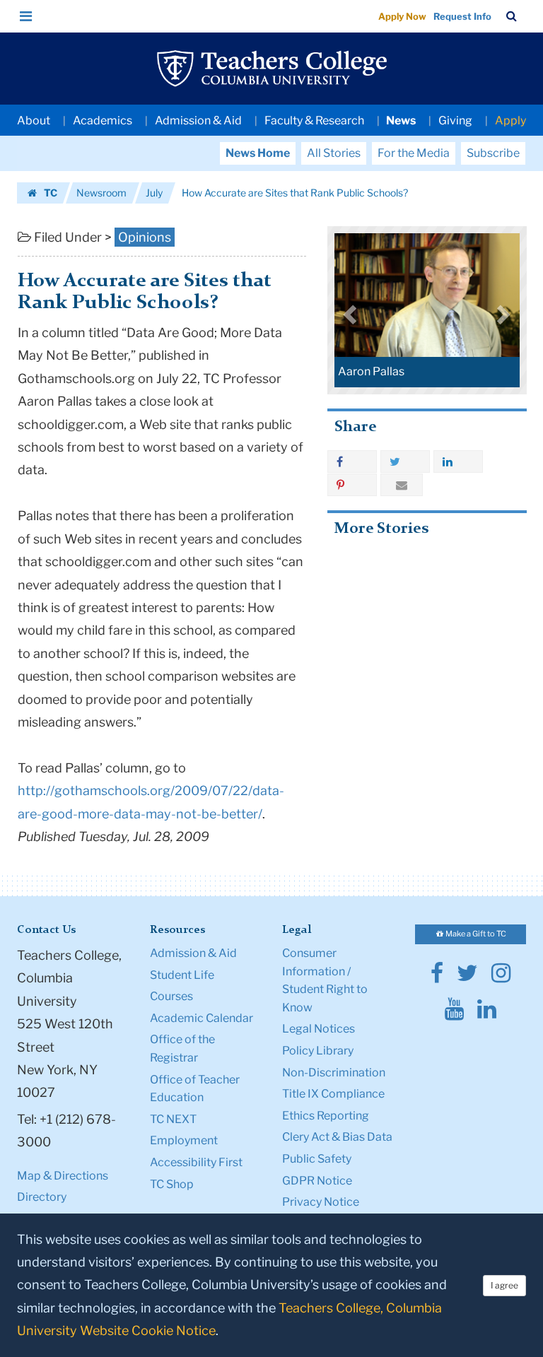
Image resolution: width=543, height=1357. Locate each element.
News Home (258, 153)
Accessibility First (196, 1162)
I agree (504, 1285)
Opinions (144, 237)
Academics (102, 120)
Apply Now (402, 16)
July (154, 193)
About (33, 120)
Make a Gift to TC (475, 934)
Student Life (182, 975)
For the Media (414, 153)
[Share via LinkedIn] (458, 461)
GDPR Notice (317, 1180)
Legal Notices (318, 1028)
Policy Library (318, 1050)
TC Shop (172, 1184)
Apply (510, 120)
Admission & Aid (198, 120)
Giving (455, 120)
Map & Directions (62, 1175)
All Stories (334, 153)
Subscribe (493, 153)
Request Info (462, 16)
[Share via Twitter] (405, 461)
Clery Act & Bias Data (337, 1137)
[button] (26, 16)
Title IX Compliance (333, 1093)
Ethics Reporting (325, 1115)
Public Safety (316, 1158)
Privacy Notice (320, 1202)
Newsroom (101, 193)
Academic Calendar (201, 1018)
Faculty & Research (314, 120)
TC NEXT (173, 1119)
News (401, 120)
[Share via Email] (401, 485)
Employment (184, 1140)
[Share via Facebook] (352, 461)
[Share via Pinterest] (352, 485)
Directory (41, 1197)
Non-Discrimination (333, 1072)
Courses (171, 996)
